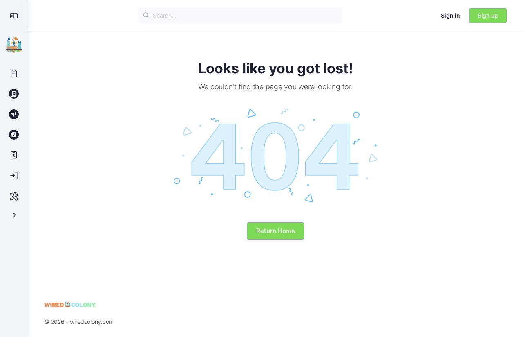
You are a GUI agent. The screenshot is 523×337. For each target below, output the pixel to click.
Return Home (275, 231)
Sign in (450, 15)
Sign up (488, 15)
